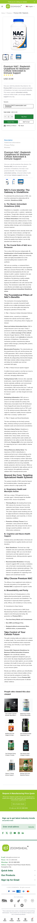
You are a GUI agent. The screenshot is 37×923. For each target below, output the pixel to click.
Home (3, 13)
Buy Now (24, 116)
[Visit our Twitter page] (6, 833)
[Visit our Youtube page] (14, 833)
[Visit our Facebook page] (2, 833)
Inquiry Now (10, 122)
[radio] (4, 75)
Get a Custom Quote (18, 804)
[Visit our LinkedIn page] (22, 833)
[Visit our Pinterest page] (18, 833)
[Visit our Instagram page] (10, 833)
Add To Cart (26, 122)
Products (9, 13)
